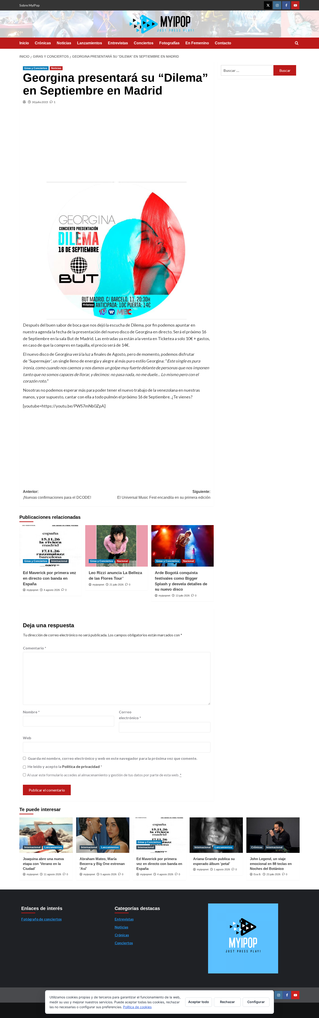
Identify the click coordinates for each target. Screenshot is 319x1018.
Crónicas (43, 43)
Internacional (59, 561)
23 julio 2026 (273, 874)
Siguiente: (163, 495)
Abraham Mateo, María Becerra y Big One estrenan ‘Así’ (102, 864)
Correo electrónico (130, 715)
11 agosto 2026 (52, 874)
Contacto (223, 43)
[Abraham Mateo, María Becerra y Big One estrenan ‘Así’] (102, 835)
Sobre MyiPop (29, 5)
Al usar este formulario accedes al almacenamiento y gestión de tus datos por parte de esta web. (104, 775)
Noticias (64, 43)
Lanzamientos (89, 43)
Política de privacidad (81, 766)
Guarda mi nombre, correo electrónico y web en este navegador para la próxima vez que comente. (112, 758)
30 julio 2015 (40, 102)
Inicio (24, 43)
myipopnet (32, 590)
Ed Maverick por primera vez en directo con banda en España (49, 578)
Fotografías (169, 43)
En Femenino (197, 43)
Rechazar (227, 1002)
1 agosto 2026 (222, 869)
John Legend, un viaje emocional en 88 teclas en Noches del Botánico (271, 864)
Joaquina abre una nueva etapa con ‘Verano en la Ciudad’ (43, 864)
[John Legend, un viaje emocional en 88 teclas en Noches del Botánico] (273, 835)
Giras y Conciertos (35, 68)
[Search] (297, 43)
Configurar (256, 1002)
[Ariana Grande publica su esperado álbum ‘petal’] (216, 835)
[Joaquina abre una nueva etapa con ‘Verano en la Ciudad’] (46, 835)
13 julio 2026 (183, 595)
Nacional (122, 561)
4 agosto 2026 (52, 590)
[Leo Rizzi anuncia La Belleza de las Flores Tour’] (116, 546)
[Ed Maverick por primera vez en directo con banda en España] (50, 546)
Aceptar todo (198, 1002)
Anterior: (57, 495)
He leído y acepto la (65, 766)
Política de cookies (137, 1007)
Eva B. (257, 874)
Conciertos (143, 43)
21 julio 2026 (117, 584)
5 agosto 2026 (108, 874)
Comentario (34, 648)
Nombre (31, 712)
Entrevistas (118, 43)
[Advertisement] (116, 147)
